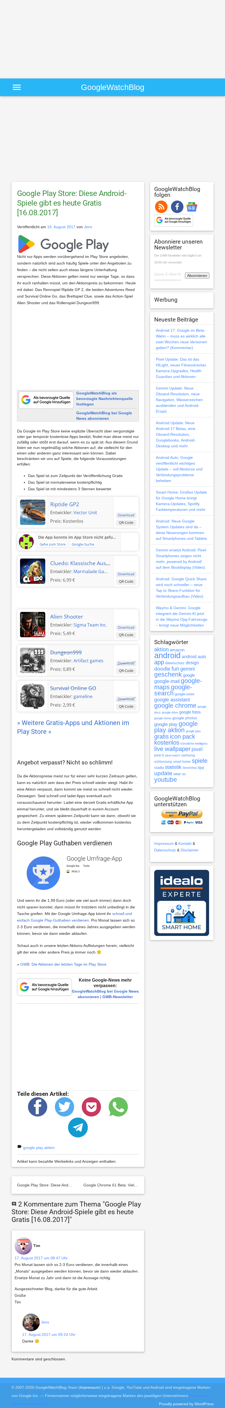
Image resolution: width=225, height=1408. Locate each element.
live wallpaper (172, 748)
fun (175, 669)
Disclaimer (190, 850)
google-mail (167, 681)
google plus (193, 731)
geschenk (168, 674)
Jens (88, 227)
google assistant (172, 699)
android (167, 655)
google (189, 675)
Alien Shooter (66, 616)
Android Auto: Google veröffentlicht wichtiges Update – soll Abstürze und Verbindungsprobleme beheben (179, 469)
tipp (201, 767)
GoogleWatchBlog (112, 87)
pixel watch (172, 755)
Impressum (164, 843)
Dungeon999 (66, 652)
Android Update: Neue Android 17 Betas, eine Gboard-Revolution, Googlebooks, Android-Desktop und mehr (176, 434)
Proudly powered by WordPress (186, 1404)
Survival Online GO (73, 688)
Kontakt (185, 843)
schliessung (163, 762)
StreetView (189, 767)
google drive (170, 712)
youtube (165, 779)
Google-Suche (83, 544)
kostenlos (166, 742)
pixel (197, 749)
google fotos (190, 712)
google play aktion (39, 1147)
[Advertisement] (46, 38)
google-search (173, 690)
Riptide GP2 (64, 504)
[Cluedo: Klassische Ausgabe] (32, 571)
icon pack (182, 736)
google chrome (175, 705)
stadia (159, 768)
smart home (182, 762)
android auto (194, 656)
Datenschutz (165, 850)
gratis (161, 736)
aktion (161, 649)
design (192, 662)
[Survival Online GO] (32, 696)
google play (166, 724)
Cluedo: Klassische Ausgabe (84, 563)
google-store (184, 694)
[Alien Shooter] (32, 624)
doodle (162, 669)
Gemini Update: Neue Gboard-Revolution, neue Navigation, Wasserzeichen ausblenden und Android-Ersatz (179, 399)
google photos (184, 718)
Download (126, 515)
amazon (177, 650)
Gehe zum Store (53, 544)
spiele (199, 760)
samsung (188, 755)
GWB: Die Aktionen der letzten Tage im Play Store (63, 964)
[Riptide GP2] (32, 512)
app (159, 662)
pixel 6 (159, 755)
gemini (187, 669)
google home (162, 718)
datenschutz (175, 663)
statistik (173, 767)
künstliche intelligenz (194, 743)
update (163, 773)
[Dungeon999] (32, 660)
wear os (179, 774)
